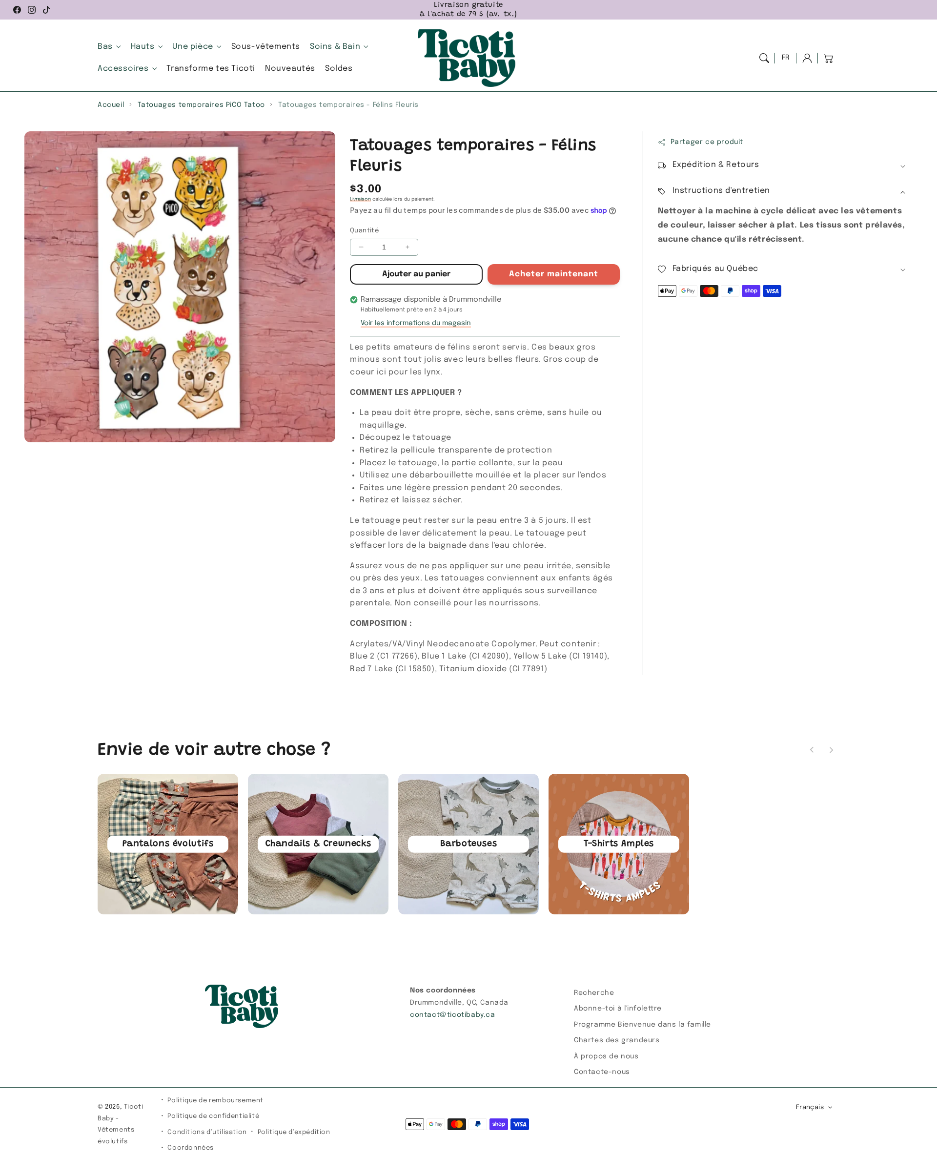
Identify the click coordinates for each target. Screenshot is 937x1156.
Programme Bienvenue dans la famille (642, 1024)
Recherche (594, 993)
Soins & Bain (335, 46)
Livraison (360, 199)
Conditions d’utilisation (206, 1132)
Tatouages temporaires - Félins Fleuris (348, 105)
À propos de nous (606, 1056)
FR (786, 57)
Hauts (143, 46)
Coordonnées (190, 1148)
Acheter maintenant (553, 274)
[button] (764, 58)
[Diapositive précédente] (812, 750)
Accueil (111, 105)
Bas (105, 46)
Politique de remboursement (215, 1100)
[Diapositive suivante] (831, 750)
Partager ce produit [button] (707, 142)
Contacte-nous (602, 1072)
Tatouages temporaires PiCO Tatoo (201, 105)
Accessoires (123, 68)
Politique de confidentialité (213, 1116)
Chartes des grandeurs (617, 1040)
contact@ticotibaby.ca (452, 1015)
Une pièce (192, 46)
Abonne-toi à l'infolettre (618, 1008)
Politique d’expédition (294, 1132)
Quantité (364, 230)
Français (810, 1107)
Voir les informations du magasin (416, 323)
